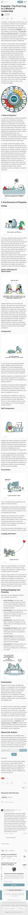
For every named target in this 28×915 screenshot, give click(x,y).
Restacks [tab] (10, 797)
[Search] (25, 850)
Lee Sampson (7, 14)
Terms (17, 905)
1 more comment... (5, 843)
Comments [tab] (4, 797)
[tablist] (7, 797)
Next (23, 787)
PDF (21, 722)
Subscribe (20, 2)
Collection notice (23, 905)
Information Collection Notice (18, 894)
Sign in (25, 2)
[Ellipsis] (26, 810)
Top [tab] (2, 850)
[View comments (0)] (8, 860)
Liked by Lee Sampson (10, 811)
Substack (7, 912)
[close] (24, 868)
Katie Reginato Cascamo (9, 810)
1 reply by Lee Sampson (11, 837)
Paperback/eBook (6, 722)
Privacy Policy (15, 896)
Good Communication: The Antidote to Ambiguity (8, 863)
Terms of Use (21, 893)
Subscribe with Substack (15, 890)
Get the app (20, 908)
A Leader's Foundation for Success (9, 856)
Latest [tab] (6, 850)
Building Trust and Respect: (9, 854)
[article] (14, 857)
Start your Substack (10, 908)
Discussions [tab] (11, 850)
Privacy (13, 905)
